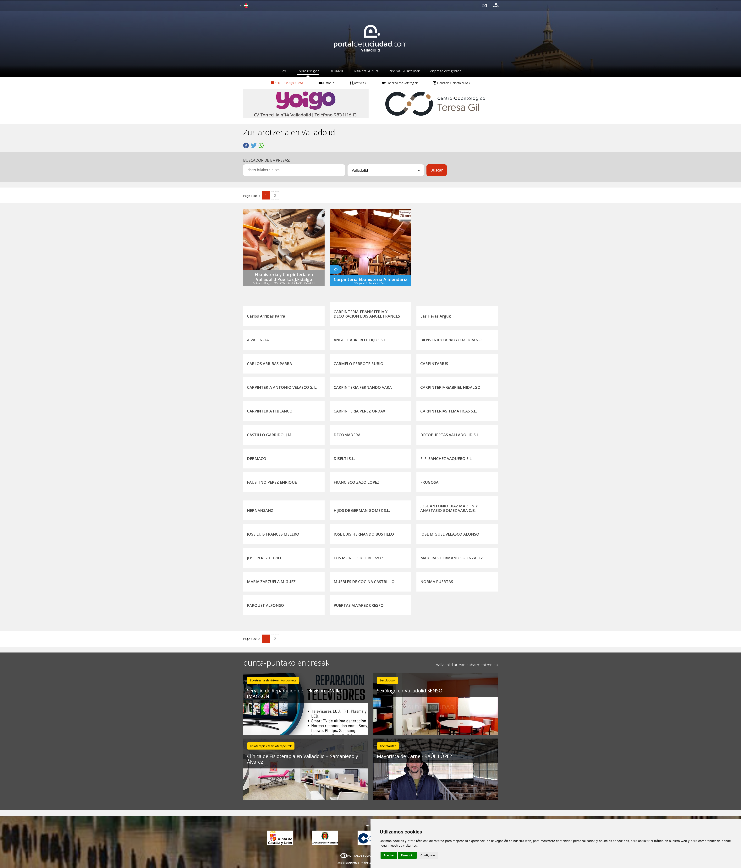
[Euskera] (243, 5)
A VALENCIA (258, 339)
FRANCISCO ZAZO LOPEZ (356, 482)
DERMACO (256, 458)
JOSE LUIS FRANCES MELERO (273, 534)
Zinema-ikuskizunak (404, 71)
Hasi (283, 71)
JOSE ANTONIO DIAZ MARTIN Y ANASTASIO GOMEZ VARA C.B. (449, 508)
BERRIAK (336, 71)
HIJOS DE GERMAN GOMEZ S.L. (362, 510)
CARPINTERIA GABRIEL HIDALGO (450, 387)
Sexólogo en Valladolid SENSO (409, 690)
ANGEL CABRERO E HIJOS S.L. (360, 339)
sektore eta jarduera (288, 83)
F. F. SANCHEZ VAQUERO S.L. (446, 458)
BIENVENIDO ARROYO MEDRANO (451, 339)
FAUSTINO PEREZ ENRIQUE (272, 482)
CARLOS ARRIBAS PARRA (269, 363)
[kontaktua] (484, 5)
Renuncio (407, 855)
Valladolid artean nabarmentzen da (467, 664)
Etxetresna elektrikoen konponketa (273, 680)
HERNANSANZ (260, 510)
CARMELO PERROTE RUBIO (358, 363)
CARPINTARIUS (434, 363)
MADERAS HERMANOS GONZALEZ (451, 557)
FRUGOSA (429, 482)
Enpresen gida (308, 71)
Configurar (427, 855)
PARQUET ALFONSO (265, 605)
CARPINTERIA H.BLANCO (270, 411)
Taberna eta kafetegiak (402, 83)
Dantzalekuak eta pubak (453, 83)
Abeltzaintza (388, 746)
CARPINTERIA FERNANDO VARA (363, 387)
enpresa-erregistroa (445, 71)
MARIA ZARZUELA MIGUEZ (271, 581)
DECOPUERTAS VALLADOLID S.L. (450, 434)
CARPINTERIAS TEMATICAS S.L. (448, 411)
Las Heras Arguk (435, 316)
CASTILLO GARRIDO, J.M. (269, 434)
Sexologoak (387, 680)
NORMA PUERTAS (436, 581)
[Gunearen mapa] (496, 5)
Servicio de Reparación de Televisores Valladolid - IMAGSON (300, 693)
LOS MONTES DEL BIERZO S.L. (361, 557)
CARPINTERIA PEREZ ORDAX (359, 411)
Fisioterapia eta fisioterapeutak (271, 746)
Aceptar (389, 855)
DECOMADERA (347, 434)
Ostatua (328, 83)
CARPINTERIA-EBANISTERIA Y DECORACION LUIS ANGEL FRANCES (367, 314)
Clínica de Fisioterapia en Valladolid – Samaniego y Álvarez (302, 759)
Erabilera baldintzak (348, 863)
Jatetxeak (359, 83)
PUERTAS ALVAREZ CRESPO (359, 605)
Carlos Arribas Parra (266, 316)
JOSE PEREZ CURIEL (264, 557)
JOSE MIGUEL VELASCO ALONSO (449, 534)
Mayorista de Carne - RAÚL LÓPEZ (414, 756)
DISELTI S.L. (344, 458)
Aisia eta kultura (366, 71)
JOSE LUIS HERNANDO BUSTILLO (364, 534)
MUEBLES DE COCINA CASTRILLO (364, 581)
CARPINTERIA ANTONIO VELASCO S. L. (282, 387)
